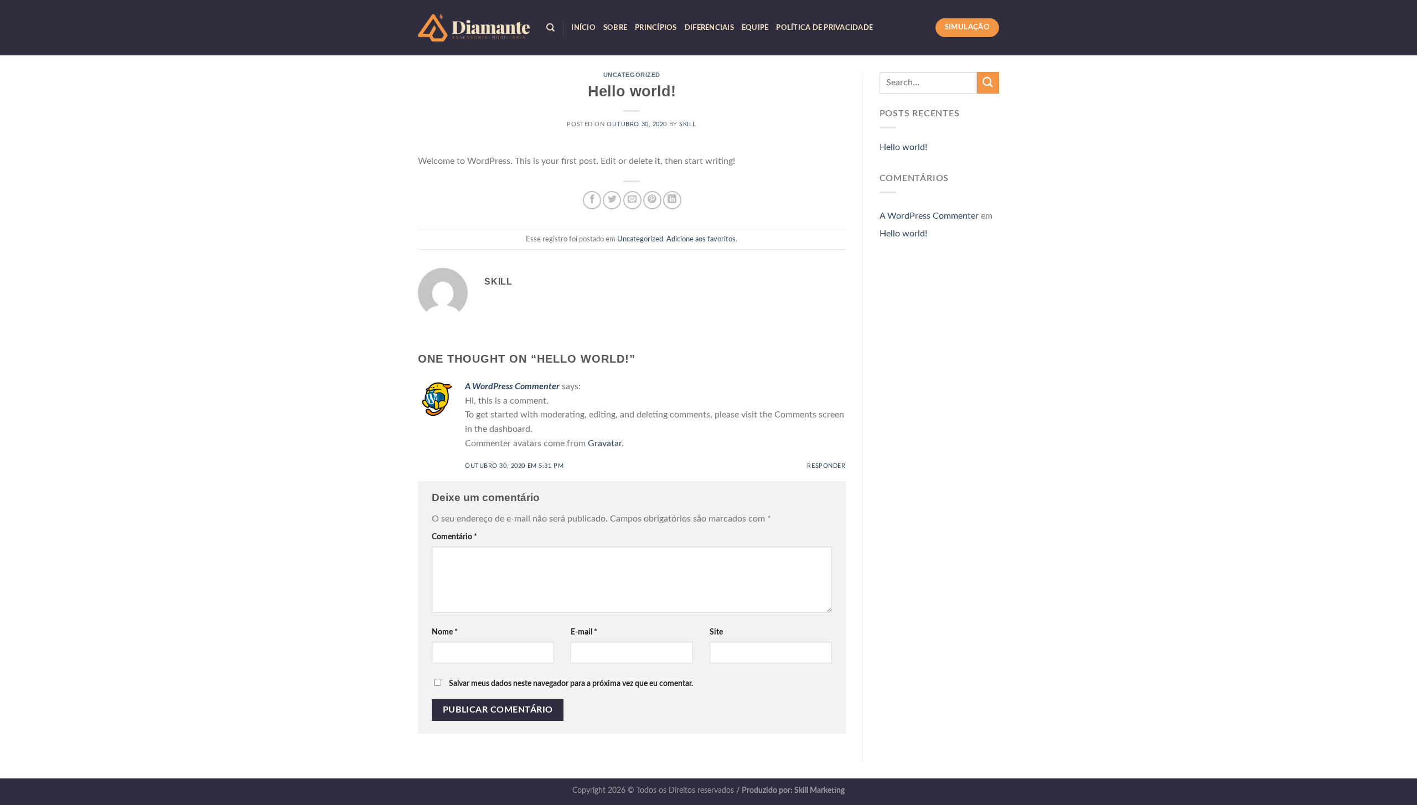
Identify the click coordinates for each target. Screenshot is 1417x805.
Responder (826, 466)
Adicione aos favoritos (701, 239)
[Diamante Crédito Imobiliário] (474, 27)
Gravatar (605, 443)
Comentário (454, 537)
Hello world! (903, 147)
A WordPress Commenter (512, 386)
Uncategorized (631, 74)
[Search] (550, 27)
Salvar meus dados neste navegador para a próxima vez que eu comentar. (571, 683)
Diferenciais (709, 27)
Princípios (656, 27)
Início (583, 27)
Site (716, 632)
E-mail (584, 632)
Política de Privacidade (824, 27)
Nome (445, 632)
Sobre (615, 27)
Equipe (755, 27)
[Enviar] (988, 83)
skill (687, 124)
